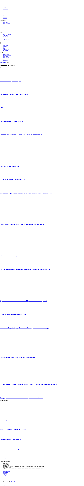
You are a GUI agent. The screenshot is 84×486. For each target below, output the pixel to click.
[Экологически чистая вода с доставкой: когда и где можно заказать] (10, 132)
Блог (4, 29)
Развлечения (5, 2)
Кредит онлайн (6, 12)
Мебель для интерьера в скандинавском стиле (14, 107)
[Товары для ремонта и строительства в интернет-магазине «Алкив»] (10, 395)
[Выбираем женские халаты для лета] (10, 118)
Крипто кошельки (6, 23)
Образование (5, 8)
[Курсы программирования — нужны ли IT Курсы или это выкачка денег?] (21, 298)
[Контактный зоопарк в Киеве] (21, 163)
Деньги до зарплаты (7, 13)
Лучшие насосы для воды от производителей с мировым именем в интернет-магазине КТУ (28, 384)
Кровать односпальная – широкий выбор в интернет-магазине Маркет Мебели (25, 269)
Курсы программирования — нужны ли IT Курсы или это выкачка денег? (23, 301)
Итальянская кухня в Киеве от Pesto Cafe (13, 314)
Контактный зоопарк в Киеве (9, 166)
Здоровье (4, 5)
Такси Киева (5, 475)
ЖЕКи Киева (5, 35)
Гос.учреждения (6, 49)
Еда (3, 4)
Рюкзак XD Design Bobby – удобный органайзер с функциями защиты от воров (24, 328)
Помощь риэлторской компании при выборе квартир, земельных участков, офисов (26, 193)
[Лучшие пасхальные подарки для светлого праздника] (21, 253)
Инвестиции (5, 472)
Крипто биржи (6, 22)
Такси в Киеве (5, 36)
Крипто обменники (6, 471)
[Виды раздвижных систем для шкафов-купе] (10, 91)
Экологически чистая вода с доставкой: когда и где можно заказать (21, 134)
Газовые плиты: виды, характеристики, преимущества (17, 357)
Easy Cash (5, 18)
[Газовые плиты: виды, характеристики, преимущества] (22, 354)
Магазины (5, 3)
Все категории (5, 9)
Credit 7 (4, 16)
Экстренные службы (7, 34)
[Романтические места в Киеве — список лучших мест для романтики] (21, 222)
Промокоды (5, 473)
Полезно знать (5, 28)
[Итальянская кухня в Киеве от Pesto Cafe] (10, 311)
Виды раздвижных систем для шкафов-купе (14, 94)
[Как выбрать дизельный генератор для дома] (10, 177)
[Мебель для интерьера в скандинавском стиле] (10, 105)
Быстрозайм (5, 17)
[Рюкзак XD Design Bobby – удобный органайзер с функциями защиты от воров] (10, 325)
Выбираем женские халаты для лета (11, 121)
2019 (5, 62)
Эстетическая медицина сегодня (10, 81)
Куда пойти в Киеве (7, 27)
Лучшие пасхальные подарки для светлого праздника (17, 256)
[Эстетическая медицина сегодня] (10, 78)
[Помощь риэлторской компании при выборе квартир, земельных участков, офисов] (10, 190)
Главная (2, 62)
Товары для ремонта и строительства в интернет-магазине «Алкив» (21, 398)
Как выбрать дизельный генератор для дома (14, 179)
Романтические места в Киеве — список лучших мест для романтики (22, 224)
